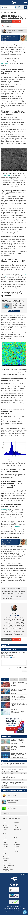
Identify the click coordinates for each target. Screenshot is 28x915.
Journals (5, 849)
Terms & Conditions (7, 864)
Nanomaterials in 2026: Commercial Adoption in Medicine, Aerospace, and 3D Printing (18, 741)
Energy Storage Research (13, 800)
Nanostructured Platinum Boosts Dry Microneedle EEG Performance (19, 684)
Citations (5, 645)
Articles (5, 839)
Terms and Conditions (17, 597)
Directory (5, 848)
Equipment (5, 841)
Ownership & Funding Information (8, 870)
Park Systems (7, 779)
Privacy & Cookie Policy (8, 865)
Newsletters (6, 858)
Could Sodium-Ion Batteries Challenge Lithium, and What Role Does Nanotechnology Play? (18, 755)
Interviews (5, 846)
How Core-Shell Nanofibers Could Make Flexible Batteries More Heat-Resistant (18, 691)
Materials (16, 842)
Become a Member (7, 856)
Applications (17, 844)
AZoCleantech (6, 825)
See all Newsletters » (6, 813)
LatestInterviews (14, 679)
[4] (5, 705)
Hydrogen (9, 807)
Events (15, 841)
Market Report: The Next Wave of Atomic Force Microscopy (18, 748)
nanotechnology (19, 526)
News (4, 837)
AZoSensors (16, 822)
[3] (5, 698)
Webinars (5, 844)
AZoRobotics (6, 824)
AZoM (4, 822)
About (4, 853)
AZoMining (5, 831)
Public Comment (23, 667)
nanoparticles (6, 175)
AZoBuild (5, 829)
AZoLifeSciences (17, 829)
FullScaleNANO (5, 509)
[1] (5, 684)
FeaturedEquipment (23, 679)
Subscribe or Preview (12, 795)
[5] (5, 711)
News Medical (17, 827)
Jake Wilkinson (14, 615)
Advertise (5, 862)
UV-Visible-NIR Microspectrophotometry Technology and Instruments (13, 764)
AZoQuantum (17, 824)
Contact (5, 860)
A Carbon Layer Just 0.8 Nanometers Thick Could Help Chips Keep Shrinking (18, 697)
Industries (16, 846)
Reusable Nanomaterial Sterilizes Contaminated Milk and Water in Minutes (19, 704)
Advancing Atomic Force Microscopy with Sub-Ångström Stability (13, 776)
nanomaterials (4, 63)
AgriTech (9, 794)
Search (4, 855)
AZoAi (15, 825)
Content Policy (6, 867)
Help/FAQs (16, 848)
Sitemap (16, 849)
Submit (24, 671)
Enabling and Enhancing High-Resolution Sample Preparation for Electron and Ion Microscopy (13, 784)
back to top (23, 874)
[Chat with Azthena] (25, 912)
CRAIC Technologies (8, 767)
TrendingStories (5, 679)
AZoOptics (5, 827)
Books (15, 837)
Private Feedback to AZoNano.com (18, 669)
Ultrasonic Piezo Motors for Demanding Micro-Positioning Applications (12, 770)
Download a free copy (14, 310)
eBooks (15, 839)
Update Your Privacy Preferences (14, 911)
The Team (16, 851)
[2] (5, 691)
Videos (4, 842)
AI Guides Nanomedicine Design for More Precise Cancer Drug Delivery (18, 711)
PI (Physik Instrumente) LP (9, 773)
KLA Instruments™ (8, 787)
